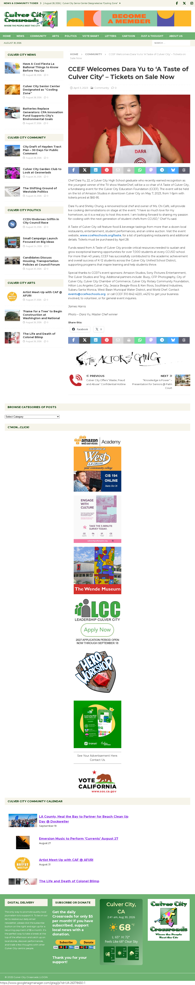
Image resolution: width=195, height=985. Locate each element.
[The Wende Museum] (97, 592)
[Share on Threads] (184, 170)
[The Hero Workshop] (97, 694)
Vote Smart (90, 36)
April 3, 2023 (81, 87)
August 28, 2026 (34, 75)
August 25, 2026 (34, 196)
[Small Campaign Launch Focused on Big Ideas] (12, 242)
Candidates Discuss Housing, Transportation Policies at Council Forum (41, 261)
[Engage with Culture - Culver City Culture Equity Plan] (97, 540)
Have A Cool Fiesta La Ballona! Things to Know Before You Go (40, 67)
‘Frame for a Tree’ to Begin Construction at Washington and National (42, 315)
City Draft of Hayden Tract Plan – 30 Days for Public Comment (42, 150)
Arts (55, 36)
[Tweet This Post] (84, 170)
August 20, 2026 (34, 268)
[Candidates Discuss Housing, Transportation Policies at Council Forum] (12, 261)
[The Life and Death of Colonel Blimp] (12, 337)
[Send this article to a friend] (117, 170)
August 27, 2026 (33, 123)
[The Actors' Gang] (129, 364)
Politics (71, 36)
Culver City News (22, 54)
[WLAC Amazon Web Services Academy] (97, 489)
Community (38, 36)
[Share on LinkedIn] (95, 170)
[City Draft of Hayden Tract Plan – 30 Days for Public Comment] (12, 150)
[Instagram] (191, 3)
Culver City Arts (21, 283)
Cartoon (128, 36)
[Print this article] (128, 170)
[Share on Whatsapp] (139, 170)
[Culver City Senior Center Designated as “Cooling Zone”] (12, 90)
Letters (110, 36)
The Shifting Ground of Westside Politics (40, 190)
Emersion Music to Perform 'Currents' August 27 (78, 857)
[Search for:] (171, 42)
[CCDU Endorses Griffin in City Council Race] (12, 223)
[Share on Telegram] (162, 170)
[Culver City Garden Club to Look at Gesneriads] (12, 173)
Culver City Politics (24, 210)
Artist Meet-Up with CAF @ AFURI (66, 878)
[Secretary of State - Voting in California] (97, 790)
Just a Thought (152, 36)
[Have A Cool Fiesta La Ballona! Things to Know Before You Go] (12, 68)
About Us (175, 36)
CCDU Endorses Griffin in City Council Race (41, 221)
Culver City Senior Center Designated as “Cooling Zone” (41, 90)
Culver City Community (27, 137)
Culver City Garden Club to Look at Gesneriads (42, 170)
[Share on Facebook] (73, 170)
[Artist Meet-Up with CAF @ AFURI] (12, 296)
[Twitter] (184, 3)
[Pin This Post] (106, 170)
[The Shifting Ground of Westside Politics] (12, 192)
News (20, 36)
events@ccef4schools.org (87, 294)
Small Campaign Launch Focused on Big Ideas (40, 240)
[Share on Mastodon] (151, 170)
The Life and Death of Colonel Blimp (39, 335)
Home (7, 36)
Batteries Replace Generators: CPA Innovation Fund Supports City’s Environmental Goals (43, 114)
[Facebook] (176, 3)
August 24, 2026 (34, 246)
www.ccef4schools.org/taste (100, 235)
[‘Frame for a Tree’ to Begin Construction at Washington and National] (12, 315)
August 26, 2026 (34, 176)
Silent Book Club (52, 813)
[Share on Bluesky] (173, 170)
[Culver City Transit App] (97, 746)
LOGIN (44, 977)
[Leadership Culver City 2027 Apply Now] (97, 643)
